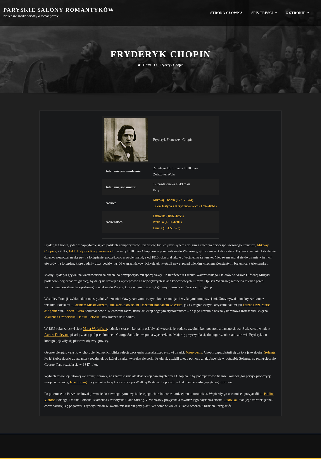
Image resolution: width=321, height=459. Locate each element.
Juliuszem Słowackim (124, 305)
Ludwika (230, 400)
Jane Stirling (78, 382)
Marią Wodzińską (95, 328)
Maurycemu (194, 352)
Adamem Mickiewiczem (90, 305)
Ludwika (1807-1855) (168, 216)
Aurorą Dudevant (56, 335)
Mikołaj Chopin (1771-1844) (173, 200)
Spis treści (262, 13)
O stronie (296, 13)
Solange (269, 352)
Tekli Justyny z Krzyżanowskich (91, 251)
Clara (80, 311)
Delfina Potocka (88, 317)
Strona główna (226, 13)
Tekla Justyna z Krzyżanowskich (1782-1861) (185, 206)
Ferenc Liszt (251, 305)
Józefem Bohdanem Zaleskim (162, 305)
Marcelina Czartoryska (60, 317)
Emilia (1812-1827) (166, 228)
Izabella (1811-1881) (167, 222)
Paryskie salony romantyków (58, 10)
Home (147, 65)
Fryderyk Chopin (171, 65)
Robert (69, 311)
